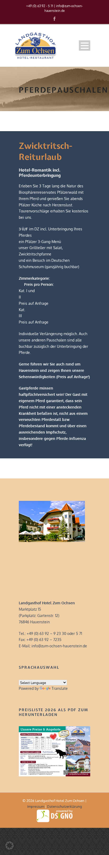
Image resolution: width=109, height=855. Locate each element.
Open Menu (84, 45)
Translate (60, 688)
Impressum (35, 806)
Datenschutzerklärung (64, 806)
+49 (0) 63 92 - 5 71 (39, 6)
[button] (9, 845)
